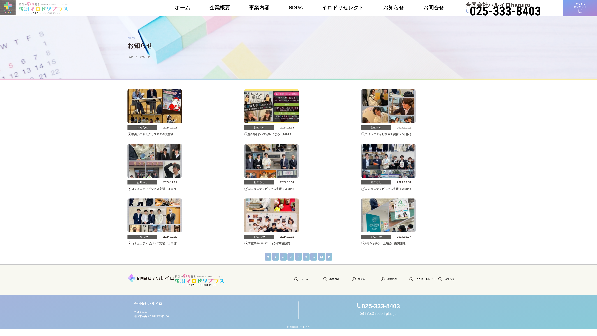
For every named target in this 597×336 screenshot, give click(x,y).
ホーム (182, 7)
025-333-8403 (505, 11)
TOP (130, 56)
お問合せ (433, 7)
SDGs (296, 7)
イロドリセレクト (343, 7)
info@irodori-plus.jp (380, 313)
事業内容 (259, 7)
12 (321, 256)
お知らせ (393, 7)
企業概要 (220, 7)
